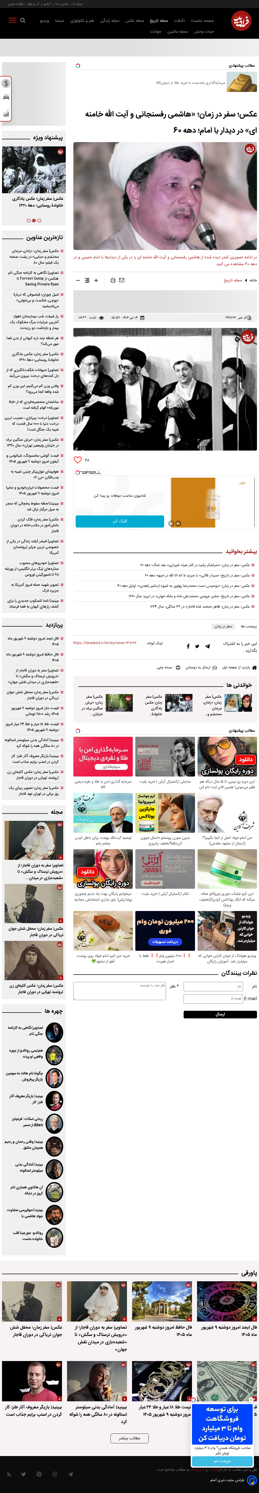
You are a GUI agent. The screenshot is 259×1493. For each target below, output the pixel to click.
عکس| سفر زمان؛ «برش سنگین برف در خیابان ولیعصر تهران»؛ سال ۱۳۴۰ (33, 202)
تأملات (179, 20)
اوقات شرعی (15, 4)
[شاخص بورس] (6, 114)
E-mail (250, 999)
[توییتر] (197, 647)
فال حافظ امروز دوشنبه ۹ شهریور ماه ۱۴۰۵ (32, 657)
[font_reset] (87, 281)
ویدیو (44, 20)
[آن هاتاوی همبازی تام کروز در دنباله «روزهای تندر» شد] (54, 1192)
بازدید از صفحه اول (236, 668)
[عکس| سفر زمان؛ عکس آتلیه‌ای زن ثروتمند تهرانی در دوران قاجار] (34, 960)
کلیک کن (120, 521)
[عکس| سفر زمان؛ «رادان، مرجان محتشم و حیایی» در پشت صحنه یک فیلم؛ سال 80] (238, 703)
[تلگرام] (207, 647)
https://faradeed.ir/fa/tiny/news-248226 (105, 643)
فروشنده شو (222, 1461)
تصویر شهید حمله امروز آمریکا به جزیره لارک (35, 588)
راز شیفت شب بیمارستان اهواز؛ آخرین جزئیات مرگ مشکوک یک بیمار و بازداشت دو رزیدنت (34, 322)
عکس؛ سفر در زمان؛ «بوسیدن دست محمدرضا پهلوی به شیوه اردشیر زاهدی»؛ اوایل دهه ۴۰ (183, 586)
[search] (22, 21)
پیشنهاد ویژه (48, 138)
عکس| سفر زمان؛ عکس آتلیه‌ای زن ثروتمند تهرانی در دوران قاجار (33, 775)
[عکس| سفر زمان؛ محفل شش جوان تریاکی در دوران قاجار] (34, 903)
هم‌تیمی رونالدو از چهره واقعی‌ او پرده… (26, 1054)
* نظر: (174, 986)
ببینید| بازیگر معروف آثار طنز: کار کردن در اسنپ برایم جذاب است (35, 759)
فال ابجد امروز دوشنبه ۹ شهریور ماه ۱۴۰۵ (33, 641)
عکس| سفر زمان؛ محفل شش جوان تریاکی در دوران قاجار (33, 695)
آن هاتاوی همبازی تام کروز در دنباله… (27, 1191)
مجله (57, 812)
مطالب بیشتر (129, 1438)
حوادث (155, 31)
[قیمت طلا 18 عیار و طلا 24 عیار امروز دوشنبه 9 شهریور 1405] (162, 1381)
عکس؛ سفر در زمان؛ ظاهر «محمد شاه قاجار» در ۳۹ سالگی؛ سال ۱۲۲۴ (200, 607)
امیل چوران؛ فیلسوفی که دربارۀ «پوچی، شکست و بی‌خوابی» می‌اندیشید (36, 300)
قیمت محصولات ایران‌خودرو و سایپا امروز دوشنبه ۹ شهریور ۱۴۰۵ (32, 490)
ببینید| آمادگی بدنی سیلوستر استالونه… (29, 1168)
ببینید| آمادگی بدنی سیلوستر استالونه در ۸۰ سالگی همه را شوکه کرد (32, 743)
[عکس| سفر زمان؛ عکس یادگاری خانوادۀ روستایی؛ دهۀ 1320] (178, 703)
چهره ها (54, 1011)
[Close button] (251, 1399)
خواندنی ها (239, 685)
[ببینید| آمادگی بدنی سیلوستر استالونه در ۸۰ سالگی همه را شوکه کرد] (54, 1169)
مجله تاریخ (159, 20)
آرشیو (47, 4)
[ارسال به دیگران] (121, 281)
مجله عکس (134, 20)
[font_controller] (96, 281)
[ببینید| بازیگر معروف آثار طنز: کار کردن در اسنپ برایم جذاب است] (54, 1101)
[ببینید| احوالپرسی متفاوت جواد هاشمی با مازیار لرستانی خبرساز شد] (54, 1215)
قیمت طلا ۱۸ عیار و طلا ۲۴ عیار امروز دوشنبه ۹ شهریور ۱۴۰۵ (32, 727)
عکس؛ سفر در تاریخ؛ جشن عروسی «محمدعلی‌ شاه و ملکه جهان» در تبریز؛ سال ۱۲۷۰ (189, 596)
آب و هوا (33, 4)
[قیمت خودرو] (6, 98)
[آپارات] (39, 1475)
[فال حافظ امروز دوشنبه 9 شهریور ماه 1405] (162, 1301)
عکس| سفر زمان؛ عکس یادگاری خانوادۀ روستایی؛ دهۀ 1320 (152, 711)
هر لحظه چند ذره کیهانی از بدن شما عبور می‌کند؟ (33, 341)
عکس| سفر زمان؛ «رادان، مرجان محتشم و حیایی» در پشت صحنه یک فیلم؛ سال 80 (211, 717)
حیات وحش (204, 31)
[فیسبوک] (188, 647)
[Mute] (178, 523)
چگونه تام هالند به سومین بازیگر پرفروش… (24, 1077)
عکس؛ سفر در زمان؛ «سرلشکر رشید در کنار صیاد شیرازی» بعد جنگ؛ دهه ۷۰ (195, 565)
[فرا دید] (241, 21)
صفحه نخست (202, 20)
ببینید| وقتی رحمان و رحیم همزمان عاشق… (24, 1145)
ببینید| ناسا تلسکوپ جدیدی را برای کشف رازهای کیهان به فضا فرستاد (33, 604)
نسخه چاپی (164, 667)
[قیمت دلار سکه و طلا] (6, 85)
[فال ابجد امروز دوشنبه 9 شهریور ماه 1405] (227, 1301)
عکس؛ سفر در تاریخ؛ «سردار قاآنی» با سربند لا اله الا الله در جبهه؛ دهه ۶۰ (197, 576)
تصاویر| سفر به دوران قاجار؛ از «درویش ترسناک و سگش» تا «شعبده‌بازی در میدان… (40, 871)
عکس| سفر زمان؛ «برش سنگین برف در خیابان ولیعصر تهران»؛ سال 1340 (92, 714)
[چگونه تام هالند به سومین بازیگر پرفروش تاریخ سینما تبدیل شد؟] (54, 1078)
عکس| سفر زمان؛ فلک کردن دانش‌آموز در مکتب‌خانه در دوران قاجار (34, 525)
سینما (59, 20)
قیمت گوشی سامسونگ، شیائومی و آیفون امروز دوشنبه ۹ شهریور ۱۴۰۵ (32, 458)
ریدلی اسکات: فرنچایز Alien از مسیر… (27, 1122)
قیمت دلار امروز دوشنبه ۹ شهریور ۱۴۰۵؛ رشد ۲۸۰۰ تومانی (35, 711)
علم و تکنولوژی (82, 20)
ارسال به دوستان (198, 668)
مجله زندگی (109, 20)
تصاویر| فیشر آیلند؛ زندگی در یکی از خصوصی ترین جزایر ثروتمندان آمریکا (33, 547)
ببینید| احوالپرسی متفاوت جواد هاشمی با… (25, 1213)
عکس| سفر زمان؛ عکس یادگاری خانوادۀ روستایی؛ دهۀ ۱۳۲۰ (35, 357)
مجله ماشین (177, 31)
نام (254, 986)
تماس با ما (62, 4)
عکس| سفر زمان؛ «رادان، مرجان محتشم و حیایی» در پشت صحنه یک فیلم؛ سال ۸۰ (34, 257)
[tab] (39, 220)
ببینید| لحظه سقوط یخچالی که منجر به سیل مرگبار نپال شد (32, 506)
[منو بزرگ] (13, 21)
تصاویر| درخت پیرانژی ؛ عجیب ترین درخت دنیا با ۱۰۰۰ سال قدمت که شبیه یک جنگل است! (32, 424)
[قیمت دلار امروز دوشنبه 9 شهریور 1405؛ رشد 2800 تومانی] (227, 1381)
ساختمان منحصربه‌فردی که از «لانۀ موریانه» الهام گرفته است (34, 405)
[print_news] (113, 281)
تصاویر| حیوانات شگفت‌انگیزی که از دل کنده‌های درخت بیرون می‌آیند (32, 373)
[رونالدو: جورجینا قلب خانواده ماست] (54, 1238)
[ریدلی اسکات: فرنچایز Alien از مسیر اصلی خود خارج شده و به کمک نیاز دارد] (54, 1124)
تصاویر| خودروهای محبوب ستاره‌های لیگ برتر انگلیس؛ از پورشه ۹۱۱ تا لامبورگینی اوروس (32, 569)
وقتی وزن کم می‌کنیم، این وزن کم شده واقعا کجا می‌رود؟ (33, 389)
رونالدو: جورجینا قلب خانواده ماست (28, 1236)
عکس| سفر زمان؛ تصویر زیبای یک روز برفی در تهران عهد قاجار (34, 791)
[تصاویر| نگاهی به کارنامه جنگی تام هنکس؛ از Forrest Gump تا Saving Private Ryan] (54, 1032)
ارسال (220, 1014)
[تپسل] (77, 472)
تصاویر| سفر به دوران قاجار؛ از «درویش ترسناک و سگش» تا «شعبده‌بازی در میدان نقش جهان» (33, 676)
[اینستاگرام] (55, 1475)
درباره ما (78, 4)
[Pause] (171, 523)
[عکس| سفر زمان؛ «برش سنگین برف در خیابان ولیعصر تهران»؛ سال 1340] (119, 703)
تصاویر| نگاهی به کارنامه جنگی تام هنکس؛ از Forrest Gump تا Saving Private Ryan (33, 278)
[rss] (9, 1475)
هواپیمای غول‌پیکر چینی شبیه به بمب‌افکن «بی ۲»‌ (35, 474)
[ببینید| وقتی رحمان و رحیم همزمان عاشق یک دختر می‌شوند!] (54, 1146)
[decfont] (77, 281)
